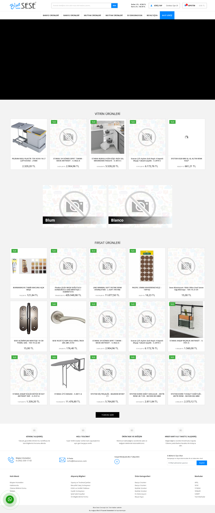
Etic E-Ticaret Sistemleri (105, 510)
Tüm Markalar (200, 497)
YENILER (198, 491)
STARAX (198, 488)
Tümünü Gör (108, 415)
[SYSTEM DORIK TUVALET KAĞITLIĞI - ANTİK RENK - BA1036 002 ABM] (186, 372)
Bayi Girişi (167, 15)
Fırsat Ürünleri (107, 243)
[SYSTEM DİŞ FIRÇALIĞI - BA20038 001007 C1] (107, 372)
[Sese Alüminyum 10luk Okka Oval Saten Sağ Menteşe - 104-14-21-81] (186, 266)
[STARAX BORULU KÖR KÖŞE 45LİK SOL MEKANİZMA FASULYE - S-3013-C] (107, 137)
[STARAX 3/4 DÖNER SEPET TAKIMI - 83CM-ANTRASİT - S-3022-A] (68, 137)
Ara (114, 5)
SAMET (197, 494)
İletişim (12, 491)
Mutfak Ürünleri (92, 15)
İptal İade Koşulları (78, 494)
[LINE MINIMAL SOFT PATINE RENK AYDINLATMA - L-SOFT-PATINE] (107, 266)
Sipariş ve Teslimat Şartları (81, 482)
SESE (196, 485)
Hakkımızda (14, 485)
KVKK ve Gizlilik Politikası (80, 488)
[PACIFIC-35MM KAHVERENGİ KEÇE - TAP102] (146, 266)
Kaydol (202, 463)
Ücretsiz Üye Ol (172, 5)
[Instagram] (116, 461)
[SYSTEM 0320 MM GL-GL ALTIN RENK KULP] (186, 137)
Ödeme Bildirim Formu (18, 488)
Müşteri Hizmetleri (16, 482)
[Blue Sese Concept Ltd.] (23, 5)
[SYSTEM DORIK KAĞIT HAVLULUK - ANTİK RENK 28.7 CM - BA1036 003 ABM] (146, 372)
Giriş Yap (158, 5)
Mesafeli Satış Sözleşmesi (80, 485)
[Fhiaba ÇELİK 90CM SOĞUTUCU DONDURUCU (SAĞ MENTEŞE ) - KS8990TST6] (68, 266)
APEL (196, 482)
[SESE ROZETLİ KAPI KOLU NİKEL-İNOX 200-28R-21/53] (68, 319)
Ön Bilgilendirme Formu (79, 497)
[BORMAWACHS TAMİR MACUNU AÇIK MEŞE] (28, 266)
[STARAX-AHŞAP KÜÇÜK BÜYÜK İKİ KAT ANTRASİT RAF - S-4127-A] (28, 372)
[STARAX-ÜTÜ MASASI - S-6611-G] (68, 372)
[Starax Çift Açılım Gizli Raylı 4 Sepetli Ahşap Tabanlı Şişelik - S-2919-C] (147, 137)
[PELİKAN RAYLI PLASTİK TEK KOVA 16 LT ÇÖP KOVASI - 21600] (28, 137)
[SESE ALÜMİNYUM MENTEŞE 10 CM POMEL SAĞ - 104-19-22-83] (28, 319)
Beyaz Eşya (152, 15)
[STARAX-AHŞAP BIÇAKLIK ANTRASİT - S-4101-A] (186, 319)
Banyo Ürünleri (51, 15)
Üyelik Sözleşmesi (77, 491)
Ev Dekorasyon (134, 15)
